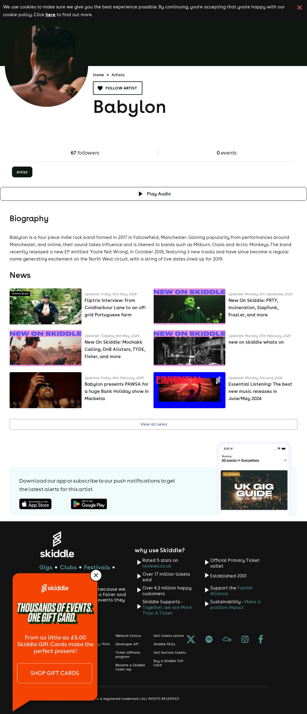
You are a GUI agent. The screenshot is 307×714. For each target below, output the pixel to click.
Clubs (68, 567)
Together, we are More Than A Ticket (167, 610)
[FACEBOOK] (261, 639)
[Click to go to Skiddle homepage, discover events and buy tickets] (56, 544)
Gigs (45, 567)
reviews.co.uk (156, 566)
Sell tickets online (169, 636)
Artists (118, 74)
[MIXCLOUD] (227, 639)
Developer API (127, 644)
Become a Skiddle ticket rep (130, 667)
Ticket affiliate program (127, 654)
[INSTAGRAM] (245, 639)
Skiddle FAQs (164, 644)
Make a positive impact (235, 604)
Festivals (97, 567)
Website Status (128, 636)
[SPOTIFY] (209, 639)
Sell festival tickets (170, 652)
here (50, 14)
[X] (191, 639)
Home (98, 74)
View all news (153, 424)
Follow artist (121, 88)
